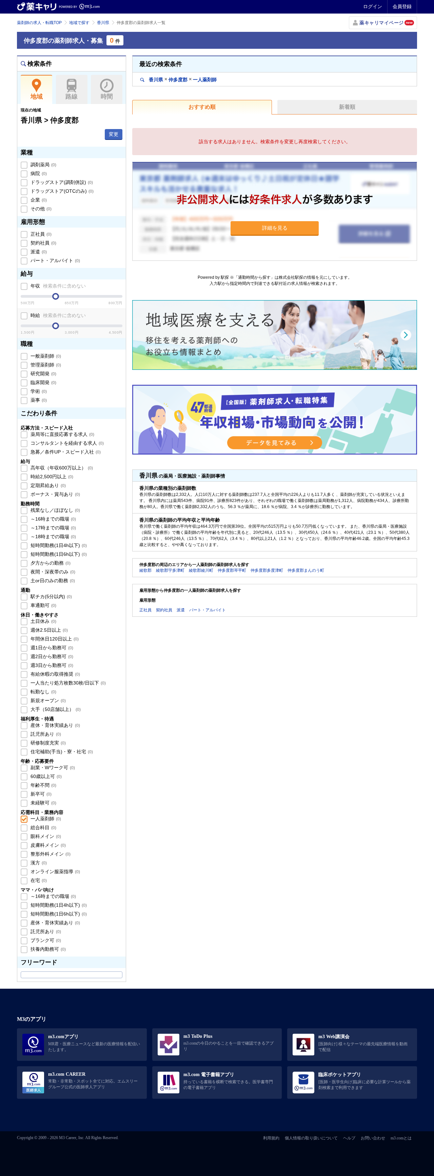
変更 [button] (113, 134)
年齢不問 (42, 785)
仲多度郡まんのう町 (306, 570)
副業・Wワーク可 (52, 767)
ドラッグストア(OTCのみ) (61, 191)
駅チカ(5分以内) (50, 596)
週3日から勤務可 (51, 665)
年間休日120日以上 (54, 639)
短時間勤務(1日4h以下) (58, 545)
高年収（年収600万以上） (61, 467)
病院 (38, 173)
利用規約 (271, 1138)
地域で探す (79, 22)
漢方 (38, 862)
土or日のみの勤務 (52, 580)
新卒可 (40, 794)
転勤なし (42, 691)
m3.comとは (401, 1138)
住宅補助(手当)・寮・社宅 (61, 751)
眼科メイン (45, 836)
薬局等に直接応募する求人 (61, 434)
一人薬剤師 (45, 818)
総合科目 (42, 827)
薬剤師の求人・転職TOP (39, 22)
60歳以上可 (45, 776)
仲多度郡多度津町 (267, 570)
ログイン (372, 6)
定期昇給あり (47, 485)
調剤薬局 (42, 164)
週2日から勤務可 (51, 656)
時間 (107, 96)
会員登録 (402, 6)
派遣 (38, 251)
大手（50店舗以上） (55, 709)
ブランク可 (45, 940)
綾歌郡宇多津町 (170, 570)
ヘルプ (349, 1138)
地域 (37, 96)
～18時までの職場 (52, 536)
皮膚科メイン (47, 845)
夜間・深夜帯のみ (52, 571)
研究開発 (42, 373)
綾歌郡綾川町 (201, 570)
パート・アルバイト (54, 260)
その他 (40, 208)
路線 (71, 96)
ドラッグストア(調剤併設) (61, 182)
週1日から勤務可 (51, 647)
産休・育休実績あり (54, 725)
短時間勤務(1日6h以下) (58, 554)
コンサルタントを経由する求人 (66, 443)
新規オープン (47, 700)
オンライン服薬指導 (54, 871)
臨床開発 (42, 382)
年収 (57, 286)
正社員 (40, 234)
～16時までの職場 (52, 519)
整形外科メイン (50, 854)
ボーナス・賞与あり (54, 494)
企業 (38, 200)
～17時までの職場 (52, 527)
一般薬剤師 (45, 356)
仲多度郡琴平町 (232, 570)
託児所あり (45, 734)
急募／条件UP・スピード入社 (65, 452)
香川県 (103, 22)
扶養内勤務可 (47, 949)
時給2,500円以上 (51, 476)
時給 (57, 315)
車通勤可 (42, 605)
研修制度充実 (47, 743)
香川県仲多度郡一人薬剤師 (182, 79)
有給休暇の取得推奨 (54, 674)
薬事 (38, 400)
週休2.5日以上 (48, 630)
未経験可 (42, 802)
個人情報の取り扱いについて (311, 1138)
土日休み (42, 621)
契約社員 (42, 243)
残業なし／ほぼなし (54, 510)
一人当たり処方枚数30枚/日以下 (67, 683)
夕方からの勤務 (50, 563)
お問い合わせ (373, 1138)
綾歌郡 (145, 570)
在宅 (38, 880)
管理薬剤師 (45, 365)
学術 (38, 391)
